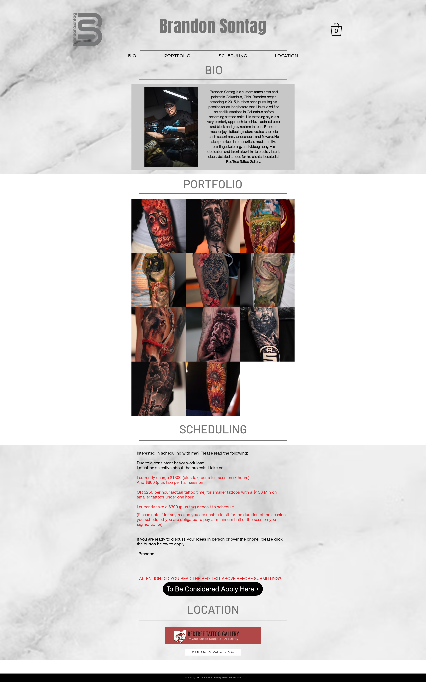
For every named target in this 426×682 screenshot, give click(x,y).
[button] (336, 29)
